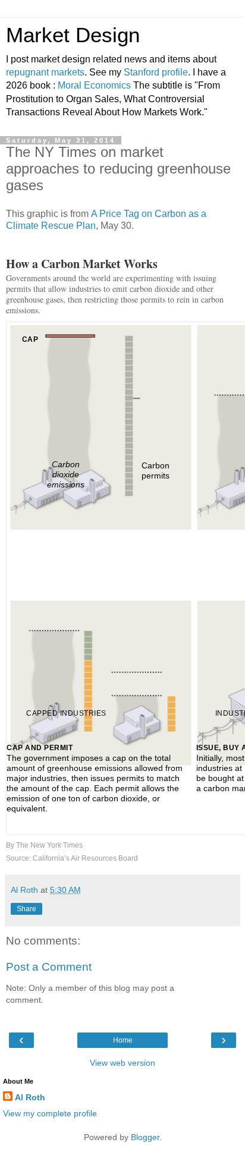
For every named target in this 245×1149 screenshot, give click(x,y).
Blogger (145, 1137)
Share (26, 909)
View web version (122, 1063)
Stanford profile (156, 72)
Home (123, 1040)
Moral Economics (94, 85)
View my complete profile (50, 1113)
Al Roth (30, 1097)
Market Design (73, 35)
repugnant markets (45, 72)
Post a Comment (49, 967)
